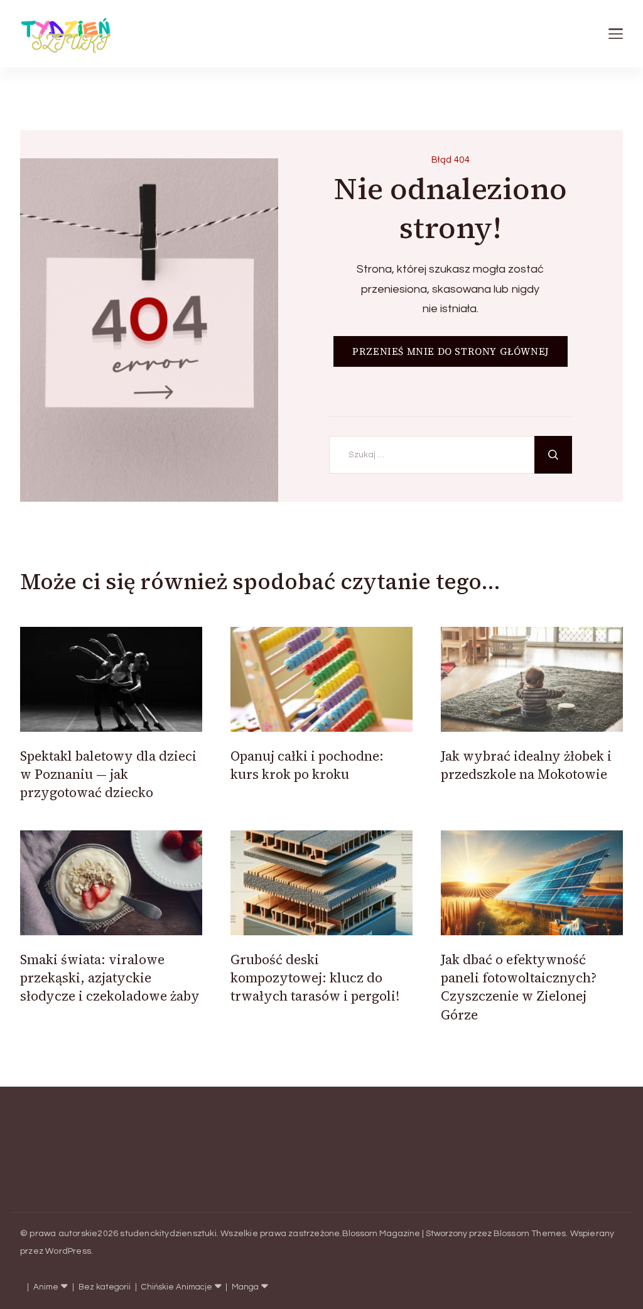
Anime (45, 1287)
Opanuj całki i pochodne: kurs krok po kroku (307, 765)
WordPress (68, 1251)
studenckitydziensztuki (168, 1233)
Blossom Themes (530, 1233)
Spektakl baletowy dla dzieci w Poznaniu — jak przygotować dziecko (108, 774)
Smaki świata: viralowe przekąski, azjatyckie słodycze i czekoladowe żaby (110, 978)
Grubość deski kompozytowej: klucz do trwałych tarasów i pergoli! (314, 978)
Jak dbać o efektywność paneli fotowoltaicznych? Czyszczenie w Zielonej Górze (519, 987)
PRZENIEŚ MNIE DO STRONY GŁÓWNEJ (450, 351)
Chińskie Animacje (176, 1287)
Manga (245, 1287)
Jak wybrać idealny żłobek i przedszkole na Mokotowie (526, 765)
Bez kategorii (104, 1287)
